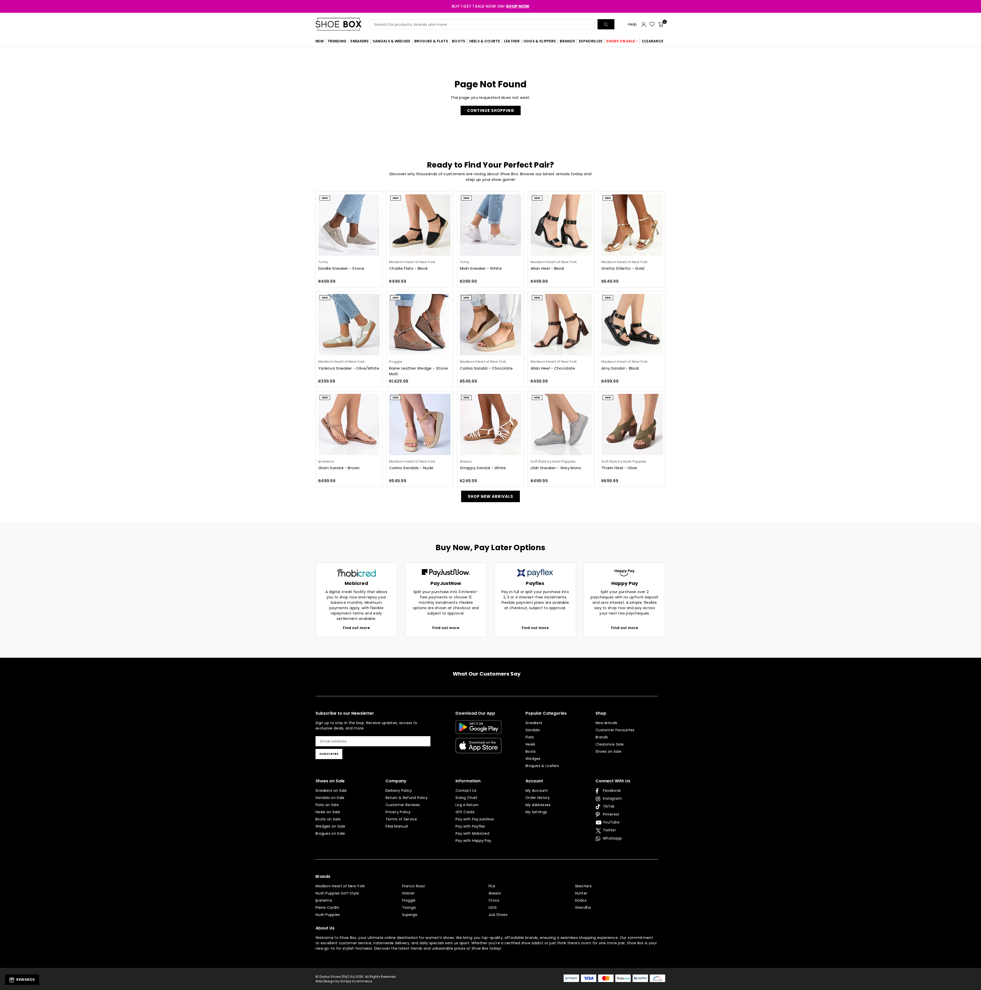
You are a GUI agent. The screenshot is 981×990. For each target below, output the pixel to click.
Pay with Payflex (470, 826)
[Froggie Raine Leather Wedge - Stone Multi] (419, 324)
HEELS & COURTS (484, 41)
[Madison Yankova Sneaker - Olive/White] (349, 324)
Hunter (581, 893)
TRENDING (337, 41)
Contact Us (466, 790)
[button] (660, 24)
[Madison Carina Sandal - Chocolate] (490, 324)
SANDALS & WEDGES (392, 41)
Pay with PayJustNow (475, 819)
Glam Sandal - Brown (339, 467)
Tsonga (409, 907)
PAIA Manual (397, 826)
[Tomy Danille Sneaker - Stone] (349, 225)
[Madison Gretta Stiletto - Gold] (632, 225)
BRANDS (567, 41)
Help (632, 24)
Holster (408, 893)
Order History (537, 797)
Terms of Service (401, 819)
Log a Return (467, 804)
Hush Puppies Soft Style (337, 893)
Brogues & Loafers (542, 765)
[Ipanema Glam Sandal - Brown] (349, 424)
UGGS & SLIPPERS (539, 41)
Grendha (583, 907)
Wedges (533, 758)
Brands (601, 737)
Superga (409, 914)
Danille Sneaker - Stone (341, 268)
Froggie (409, 900)
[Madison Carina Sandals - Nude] (419, 424)
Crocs (493, 900)
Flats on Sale (327, 804)
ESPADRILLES (590, 41)
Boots (530, 751)
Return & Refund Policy (407, 797)
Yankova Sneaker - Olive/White (348, 368)
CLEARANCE (652, 41)
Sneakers (533, 722)
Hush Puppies (328, 914)
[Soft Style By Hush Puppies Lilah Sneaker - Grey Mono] (561, 424)
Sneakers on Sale (331, 790)
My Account (536, 790)
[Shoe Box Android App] (478, 730)
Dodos (581, 900)
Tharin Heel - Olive (619, 467)
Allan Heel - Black (547, 268)
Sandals (532, 730)
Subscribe (328, 754)
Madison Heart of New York (340, 886)
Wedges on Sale (330, 826)
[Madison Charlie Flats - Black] (419, 225)
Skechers (583, 886)
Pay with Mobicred (472, 833)
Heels (530, 744)
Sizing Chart (467, 797)
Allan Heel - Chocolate (553, 368)
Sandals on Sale (330, 797)
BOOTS (458, 41)
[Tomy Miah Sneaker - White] (490, 225)
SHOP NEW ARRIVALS (490, 496)
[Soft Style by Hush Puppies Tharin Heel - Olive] (632, 424)
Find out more (356, 627)
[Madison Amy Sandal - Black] (632, 324)
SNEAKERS (359, 41)
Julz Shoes (498, 914)
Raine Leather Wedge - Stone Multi (418, 371)
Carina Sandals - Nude (411, 467)
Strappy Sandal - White (483, 467)
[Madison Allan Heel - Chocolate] (561, 324)
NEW (320, 41)
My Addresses (538, 804)
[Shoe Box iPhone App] (478, 749)
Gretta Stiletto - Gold (623, 268)
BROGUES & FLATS (431, 41)
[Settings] (643, 24)
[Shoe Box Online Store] (342, 24)
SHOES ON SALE (620, 41)
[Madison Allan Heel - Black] (561, 225)
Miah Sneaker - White (481, 268)
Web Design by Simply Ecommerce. (344, 981)
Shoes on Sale (608, 751)
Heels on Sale (328, 812)
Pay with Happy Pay (473, 840)
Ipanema (324, 900)
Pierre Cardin (327, 907)
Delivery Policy (399, 790)
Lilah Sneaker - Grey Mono (556, 467)
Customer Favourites (615, 730)
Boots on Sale (328, 819)
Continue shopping (490, 110)
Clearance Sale (609, 744)
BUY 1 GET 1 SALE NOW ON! (491, 6)
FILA (491, 886)
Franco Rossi (413, 886)
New (325, 198)
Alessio (494, 893)
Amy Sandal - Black (620, 368)
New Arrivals (606, 722)
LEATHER (512, 41)
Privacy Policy (398, 812)
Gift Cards (465, 812)
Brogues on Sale (330, 833)
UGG (492, 907)
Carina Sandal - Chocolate (486, 368)
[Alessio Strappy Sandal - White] (490, 424)
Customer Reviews (403, 804)
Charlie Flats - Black (408, 268)
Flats (529, 737)
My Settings (536, 812)
